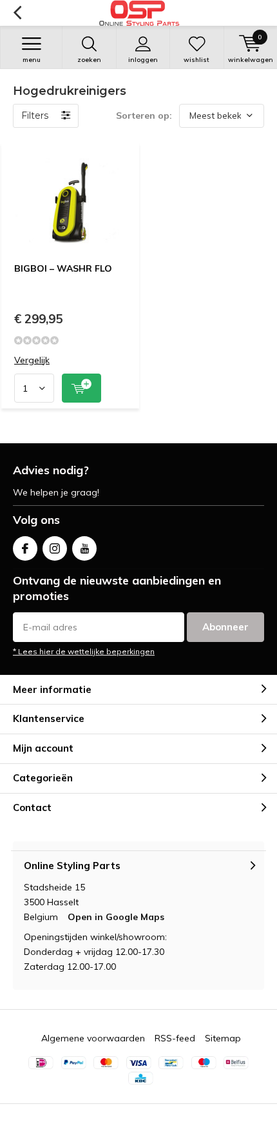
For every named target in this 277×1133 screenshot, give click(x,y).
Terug (17, 13)
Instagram (55, 548)
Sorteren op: (144, 115)
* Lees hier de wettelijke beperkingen (84, 651)
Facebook (25, 548)
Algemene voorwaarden (93, 1038)
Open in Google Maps (116, 917)
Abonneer (225, 627)
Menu (32, 59)
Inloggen (143, 59)
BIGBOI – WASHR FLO (63, 268)
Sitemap (223, 1038)
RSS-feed (175, 1038)
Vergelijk (32, 360)
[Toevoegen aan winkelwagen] (81, 388)
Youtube (84, 548)
